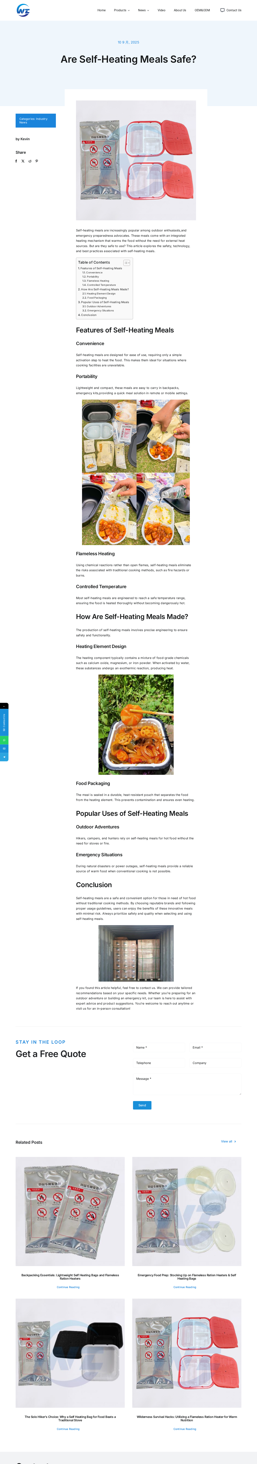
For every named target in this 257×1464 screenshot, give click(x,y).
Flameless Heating (98, 280)
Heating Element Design (101, 293)
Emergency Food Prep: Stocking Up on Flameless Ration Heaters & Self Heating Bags (187, 1276)
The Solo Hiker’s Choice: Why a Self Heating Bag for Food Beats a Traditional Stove (70, 1418)
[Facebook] (16, 161)
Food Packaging (97, 297)
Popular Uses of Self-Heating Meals (105, 302)
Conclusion (89, 314)
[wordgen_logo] (23, 4)
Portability (93, 276)
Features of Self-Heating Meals (101, 268)
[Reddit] (30, 161)
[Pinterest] (36, 161)
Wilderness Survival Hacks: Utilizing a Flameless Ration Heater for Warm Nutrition (187, 1418)
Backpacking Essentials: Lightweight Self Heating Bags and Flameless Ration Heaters (70, 1276)
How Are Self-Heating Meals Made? (105, 289)
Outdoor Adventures (99, 306)
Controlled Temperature (101, 284)
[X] (23, 161)
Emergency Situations (100, 310)
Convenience (94, 272)
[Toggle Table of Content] (125, 263)
